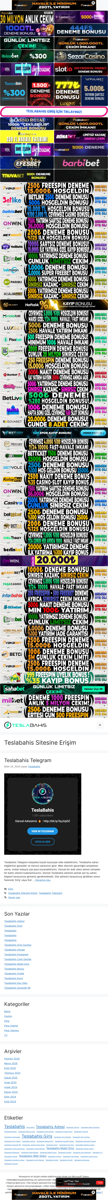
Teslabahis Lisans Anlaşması (14, 1149)
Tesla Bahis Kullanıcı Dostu (84, 1145)
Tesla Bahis (30, 1127)
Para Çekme (11, 1025)
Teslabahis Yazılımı (54, 1156)
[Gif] (54, 304)
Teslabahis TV (97, 1152)
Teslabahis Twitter (10, 1156)
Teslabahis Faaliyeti (81, 1132)
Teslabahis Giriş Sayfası (17, 945)
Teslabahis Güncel (28, 1141)
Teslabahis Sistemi (64, 1152)
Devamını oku (42, 880)
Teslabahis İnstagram (16, 954)
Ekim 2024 (10, 1096)
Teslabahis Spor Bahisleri (82, 1152)
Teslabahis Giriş (13, 926)
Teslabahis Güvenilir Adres (64, 1141)
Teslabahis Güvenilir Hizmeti (85, 1141)
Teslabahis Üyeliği (66, 1160)
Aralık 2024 (10, 1087)
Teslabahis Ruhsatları (12, 1152)
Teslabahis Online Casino (85, 1149)
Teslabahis (10, 930)
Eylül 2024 (10, 1101)
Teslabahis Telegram (27, 760)
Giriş (10, 889)
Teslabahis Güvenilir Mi (17, 987)
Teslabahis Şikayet (11, 1164)
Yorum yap (14, 897)
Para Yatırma (11, 1030)
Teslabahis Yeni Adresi (71, 1156)
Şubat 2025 (10, 1077)
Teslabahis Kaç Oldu (15, 983)
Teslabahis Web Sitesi (32, 1156)
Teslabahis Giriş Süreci (12, 1141)
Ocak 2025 (10, 1082)
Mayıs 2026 (10, 1063)
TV (5, 1035)
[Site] (54, 188)
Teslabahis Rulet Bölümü (29, 1152)
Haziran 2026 (12, 1058)
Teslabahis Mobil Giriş (16, 964)
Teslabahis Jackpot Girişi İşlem (33, 1145)
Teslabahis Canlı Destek (17, 959)
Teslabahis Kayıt (13, 978)
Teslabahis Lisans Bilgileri (35, 1149)
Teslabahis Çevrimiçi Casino (14, 1160)
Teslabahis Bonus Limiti (26, 1132)
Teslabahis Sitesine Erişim (22, 893)
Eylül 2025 (10, 1068)
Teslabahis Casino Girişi (63, 1132)
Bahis (7, 1011)
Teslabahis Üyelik (14, 973)
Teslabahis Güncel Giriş (45, 1141)
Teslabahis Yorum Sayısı (89, 1156)
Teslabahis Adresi (14, 921)
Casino (8, 1016)
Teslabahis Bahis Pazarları (90, 1127)
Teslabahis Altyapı (14, 949)
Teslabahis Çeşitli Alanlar (35, 1160)
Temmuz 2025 (12, 1073)
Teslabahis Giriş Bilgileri (62, 1137)
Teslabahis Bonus (14, 968)
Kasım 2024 (11, 1092)
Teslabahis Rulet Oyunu (48, 1152)
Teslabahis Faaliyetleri (12, 1137)
